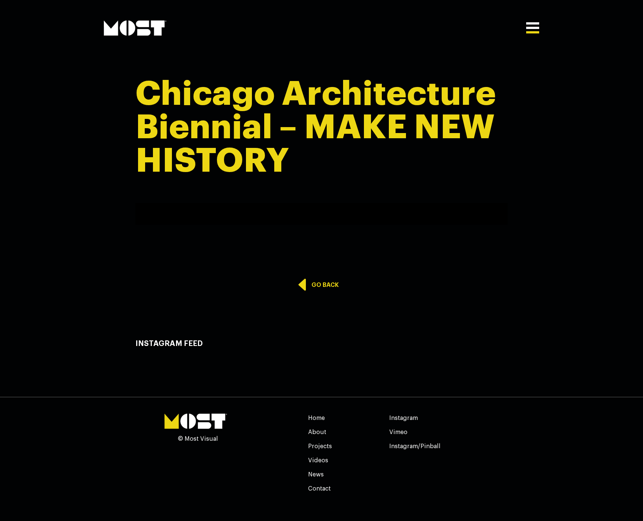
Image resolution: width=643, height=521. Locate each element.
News (316, 475)
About (317, 432)
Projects (320, 446)
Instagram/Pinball (415, 446)
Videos (318, 460)
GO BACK (325, 285)
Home (316, 418)
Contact (319, 489)
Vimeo (398, 432)
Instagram (403, 418)
